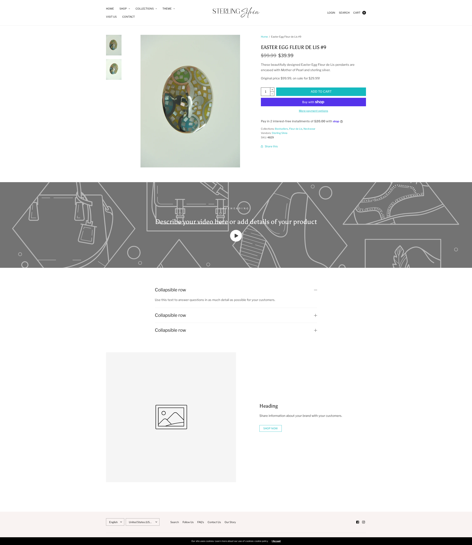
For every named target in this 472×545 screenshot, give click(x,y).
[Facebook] (357, 522)
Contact (128, 16)
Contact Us (214, 522)
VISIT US (111, 16)
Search (344, 12)
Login (331, 12)
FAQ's (200, 522)
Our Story (230, 522)
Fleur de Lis (295, 128)
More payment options (313, 111)
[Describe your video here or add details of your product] (236, 240)
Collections (145, 8)
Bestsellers (281, 128)
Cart (356, 12)
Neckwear (309, 128)
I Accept (276, 541)
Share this (271, 146)
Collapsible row (170, 290)
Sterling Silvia (279, 133)
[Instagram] (363, 522)
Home (110, 8)
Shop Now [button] (270, 428)
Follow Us (188, 522)
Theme (167, 8)
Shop (123, 8)
